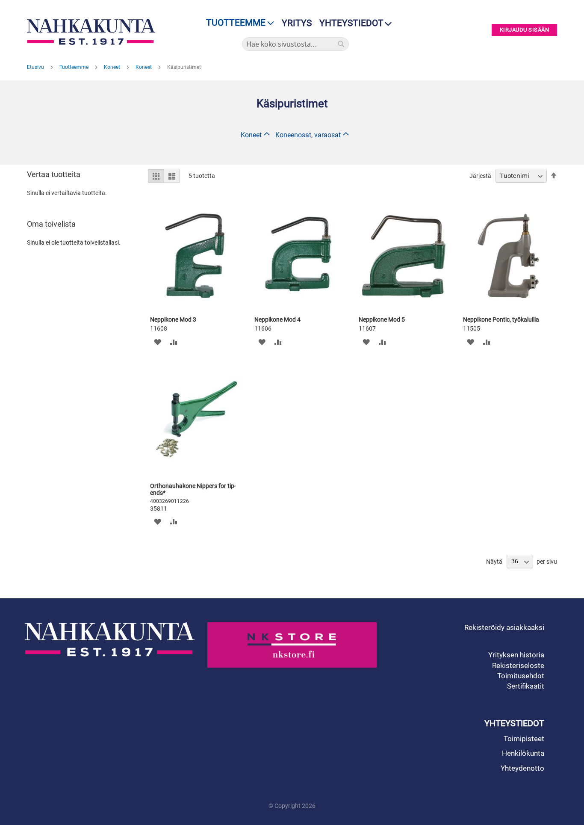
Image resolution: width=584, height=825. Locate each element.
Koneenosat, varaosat (308, 135)
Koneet (112, 67)
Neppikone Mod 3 (173, 319)
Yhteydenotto (522, 768)
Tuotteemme (74, 67)
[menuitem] (237, 23)
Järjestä (480, 175)
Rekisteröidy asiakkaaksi (504, 627)
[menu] (237, 23)
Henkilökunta (523, 753)
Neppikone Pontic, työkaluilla (501, 319)
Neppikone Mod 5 (382, 319)
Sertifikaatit (525, 686)
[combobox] (295, 44)
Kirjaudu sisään (524, 30)
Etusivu (36, 67)
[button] (157, 341)
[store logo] (93, 32)
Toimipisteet (524, 738)
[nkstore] (292, 645)
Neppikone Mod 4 (277, 319)
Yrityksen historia (516, 655)
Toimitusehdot (520, 675)
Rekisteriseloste (518, 665)
